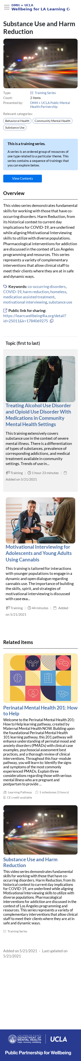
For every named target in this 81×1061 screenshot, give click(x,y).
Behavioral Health (17, 121)
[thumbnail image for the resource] (40, 678)
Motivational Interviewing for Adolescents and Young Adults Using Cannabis (39, 553)
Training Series (45, 93)
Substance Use (14, 127)
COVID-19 (12, 291)
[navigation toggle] (7, 7)
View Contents (22, 178)
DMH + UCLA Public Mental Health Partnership (50, 105)
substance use (60, 302)
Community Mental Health (52, 121)
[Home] (36, 7)
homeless (58, 291)
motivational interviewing (25, 302)
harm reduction (36, 291)
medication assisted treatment (29, 296)
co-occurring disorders (47, 286)
